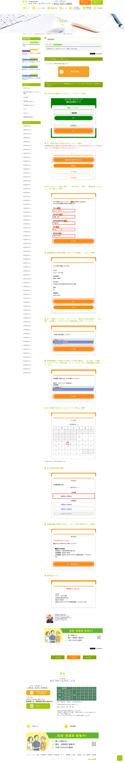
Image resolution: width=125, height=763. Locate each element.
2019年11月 (26, 361)
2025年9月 (26, 157)
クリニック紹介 (35, 754)
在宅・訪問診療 (86, 754)
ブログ (25, 109)
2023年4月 (26, 235)
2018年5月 (26, 372)
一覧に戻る (74, 657)
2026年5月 (26, 137)
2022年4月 (26, 271)
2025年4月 (26, 173)
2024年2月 (26, 204)
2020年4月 (26, 345)
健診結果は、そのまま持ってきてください (31, 70)
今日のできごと (27, 88)
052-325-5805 (63, 3)
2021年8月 (26, 294)
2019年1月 (26, 368)
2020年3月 (26, 349)
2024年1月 (26, 208)
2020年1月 (26, 353)
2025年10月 (26, 153)
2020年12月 (26, 318)
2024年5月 (26, 192)
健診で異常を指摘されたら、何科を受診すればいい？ (31, 78)
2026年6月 (26, 133)
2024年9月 (26, 184)
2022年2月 (26, 274)
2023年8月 (26, 224)
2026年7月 (26, 130)
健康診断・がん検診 (70, 754)
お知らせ (25, 113)
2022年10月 (26, 251)
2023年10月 (26, 216)
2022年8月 (26, 259)
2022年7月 (26, 263)
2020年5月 (26, 341)
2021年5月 (26, 302)
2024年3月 (26, 200)
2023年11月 (26, 212)
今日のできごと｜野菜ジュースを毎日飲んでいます (31, 53)
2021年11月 (26, 282)
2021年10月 (26, 286)
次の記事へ (89, 657)
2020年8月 (26, 333)
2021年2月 (26, 310)
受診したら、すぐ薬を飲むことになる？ (31, 61)
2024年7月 (26, 188)
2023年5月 (26, 231)
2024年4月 (26, 196)
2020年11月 (26, 321)
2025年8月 (26, 161)
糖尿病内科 (43, 754)
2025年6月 (26, 169)
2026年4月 (26, 141)
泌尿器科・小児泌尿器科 (53, 754)
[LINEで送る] (99, 53)
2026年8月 (26, 126)
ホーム (28, 754)
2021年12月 (26, 278)
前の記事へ (59, 657)
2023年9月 (26, 220)
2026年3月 (26, 145)
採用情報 (94, 754)
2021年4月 (26, 306)
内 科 (62, 754)
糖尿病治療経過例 (28, 117)
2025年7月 (26, 165)
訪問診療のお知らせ (28, 101)
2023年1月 (26, 239)
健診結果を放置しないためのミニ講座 (32, 92)
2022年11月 (26, 247)
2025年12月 (26, 149)
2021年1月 (26, 314)
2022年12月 (26, 243)
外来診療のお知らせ (28, 105)
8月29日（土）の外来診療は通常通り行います (31, 45)
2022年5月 (26, 267)
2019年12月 (26, 357)
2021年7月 (26, 298)
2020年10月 (26, 325)
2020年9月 (26, 329)
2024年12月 (26, 177)
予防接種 (79, 754)
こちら (65, 620)
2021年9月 (26, 290)
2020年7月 (26, 337)
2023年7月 (26, 227)
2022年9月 (26, 255)
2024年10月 (26, 180)
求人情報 (25, 97)
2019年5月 (26, 365)
